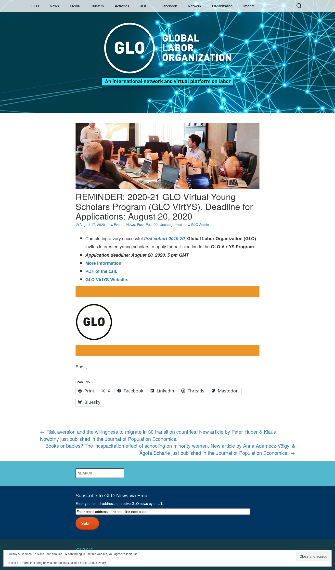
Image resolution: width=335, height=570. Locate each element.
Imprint (248, 5)
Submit (87, 523)
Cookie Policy (97, 562)
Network (194, 5)
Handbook (169, 5)
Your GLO (84, 549)
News (54, 5)
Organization (222, 5)
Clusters (97, 5)
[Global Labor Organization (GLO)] (167, 50)
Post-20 (152, 224)
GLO (35, 5)
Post (140, 224)
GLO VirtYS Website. (106, 279)
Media (75, 5)
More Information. (104, 263)
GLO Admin (200, 224)
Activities (122, 5)
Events (119, 224)
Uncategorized (171, 224)
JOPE (145, 5)
